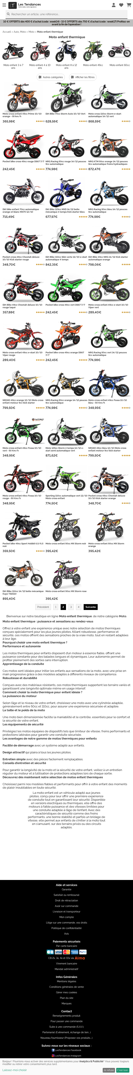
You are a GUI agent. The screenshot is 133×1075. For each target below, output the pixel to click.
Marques (67, 1003)
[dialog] (66, 1066)
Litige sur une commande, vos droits (66, 922)
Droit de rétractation (66, 900)
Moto (31, 31)
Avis (66, 933)
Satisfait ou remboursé (66, 895)
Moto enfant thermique (50, 31)
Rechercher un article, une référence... (35, 14)
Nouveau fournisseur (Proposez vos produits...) (66, 1037)
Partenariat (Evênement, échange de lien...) (66, 1032)
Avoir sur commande (66, 906)
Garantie (66, 889)
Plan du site (66, 998)
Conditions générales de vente (66, 987)
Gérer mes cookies (66, 992)
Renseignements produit (66, 1015)
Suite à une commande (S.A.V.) (66, 1026)
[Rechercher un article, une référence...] (8, 14)
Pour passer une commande (67, 1021)
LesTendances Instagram (68, 1055)
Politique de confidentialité (66, 928)
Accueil (7, 31)
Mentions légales (66, 981)
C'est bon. (122, 1070)
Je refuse (109, 1070)
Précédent (43, 607)
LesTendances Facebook (68, 1050)
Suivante (91, 607)
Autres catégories (52, 77)
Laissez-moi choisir (14, 1070)
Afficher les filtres (85, 77)
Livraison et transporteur (66, 911)
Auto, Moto (20, 31)
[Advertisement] (66, 856)
